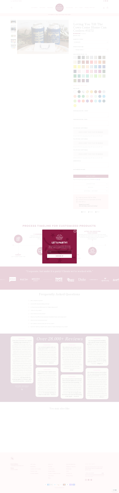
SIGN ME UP (59, 256)
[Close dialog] (75, 231)
